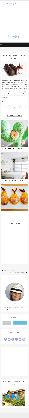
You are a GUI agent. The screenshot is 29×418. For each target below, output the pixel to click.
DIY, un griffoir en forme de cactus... (12, 148)
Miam (16, 52)
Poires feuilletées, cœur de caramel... (12, 213)
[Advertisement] (14, 15)
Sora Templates (11, 415)
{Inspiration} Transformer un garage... (12, 181)
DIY (13, 52)
